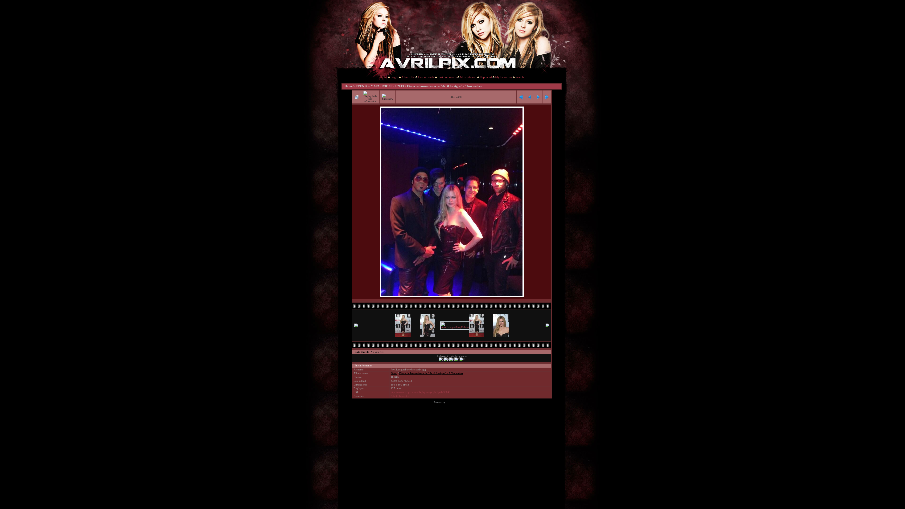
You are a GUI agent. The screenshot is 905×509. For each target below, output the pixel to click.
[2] (446, 359)
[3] (451, 359)
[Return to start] (521, 97)
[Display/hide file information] (370, 96)
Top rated (486, 77)
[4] (457, 359)
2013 (400, 86)
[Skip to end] (547, 97)
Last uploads (426, 77)
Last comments (447, 77)
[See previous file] (529, 97)
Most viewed (468, 77)
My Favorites (503, 77)
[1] (441, 359)
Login (394, 77)
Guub (394, 373)
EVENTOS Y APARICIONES (375, 86)
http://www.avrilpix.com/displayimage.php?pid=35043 (420, 392)
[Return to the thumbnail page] (356, 97)
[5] (462, 359)
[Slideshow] (387, 97)
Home (383, 77)
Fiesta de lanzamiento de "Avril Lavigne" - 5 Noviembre (444, 86)
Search (519, 77)
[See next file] (538, 97)
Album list (408, 77)
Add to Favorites (400, 396)
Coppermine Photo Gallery (459, 402)
